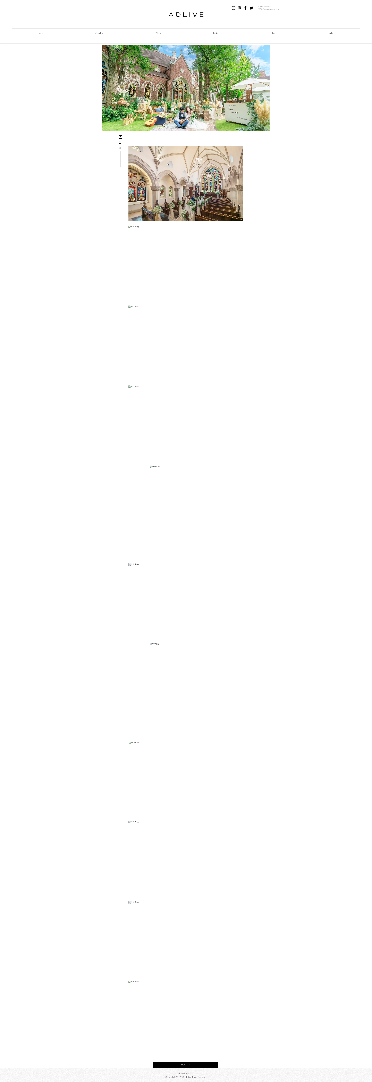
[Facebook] (245, 8)
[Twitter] (251, 8)
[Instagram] (233, 8)
